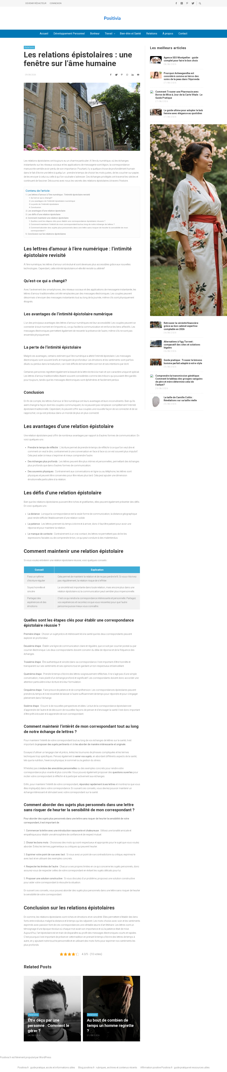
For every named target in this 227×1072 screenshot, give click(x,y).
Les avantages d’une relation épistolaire (46, 211)
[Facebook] (176, 3)
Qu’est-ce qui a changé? (41, 198)
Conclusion (36, 207)
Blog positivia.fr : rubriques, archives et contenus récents (107, 1067)
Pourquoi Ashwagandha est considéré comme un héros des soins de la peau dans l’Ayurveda (181, 76)
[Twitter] (192, 3)
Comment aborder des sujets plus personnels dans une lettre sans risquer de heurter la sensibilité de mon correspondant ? (79, 229)
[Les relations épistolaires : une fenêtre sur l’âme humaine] (82, 117)
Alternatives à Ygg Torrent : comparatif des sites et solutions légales (182, 344)
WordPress (45, 1057)
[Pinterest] (187, 3)
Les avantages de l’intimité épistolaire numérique (53, 201)
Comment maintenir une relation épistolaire (48, 218)
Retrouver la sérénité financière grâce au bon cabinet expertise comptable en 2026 (181, 326)
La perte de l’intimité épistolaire (45, 204)
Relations (29, 47)
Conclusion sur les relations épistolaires (47, 234)
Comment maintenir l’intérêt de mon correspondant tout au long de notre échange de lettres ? (73, 224)
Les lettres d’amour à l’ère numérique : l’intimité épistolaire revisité (59, 194)
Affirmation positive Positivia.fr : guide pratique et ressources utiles (175, 1067)
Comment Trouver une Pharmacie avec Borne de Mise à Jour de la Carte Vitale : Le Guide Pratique (178, 94)
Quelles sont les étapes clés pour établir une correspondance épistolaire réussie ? (68, 221)
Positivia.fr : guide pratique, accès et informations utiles (46, 1067)
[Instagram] (181, 3)
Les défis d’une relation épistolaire (44, 214)
